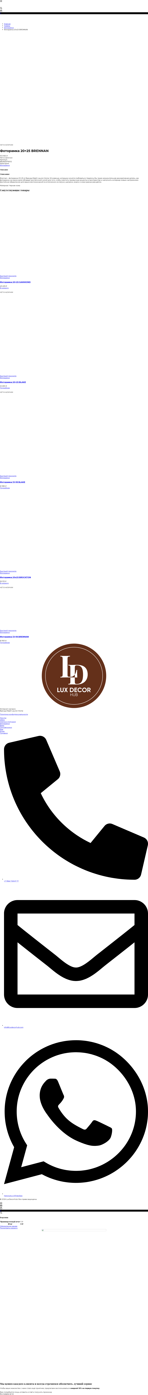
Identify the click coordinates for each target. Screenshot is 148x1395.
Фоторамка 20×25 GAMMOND (15, 282)
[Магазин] (74, 1205)
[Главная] (74, 1203)
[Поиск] (74, 8)
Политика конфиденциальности (14, 714)
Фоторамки (9, 28)
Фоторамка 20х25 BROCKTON (15, 577)
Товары (7, 26)
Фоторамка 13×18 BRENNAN (14, 637)
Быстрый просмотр (8, 276)
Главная (7, 24)
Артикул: (3, 160)
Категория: (4, 163)
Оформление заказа (8, 1226)
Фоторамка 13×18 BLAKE (12, 482)
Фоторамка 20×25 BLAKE (13, 382)
